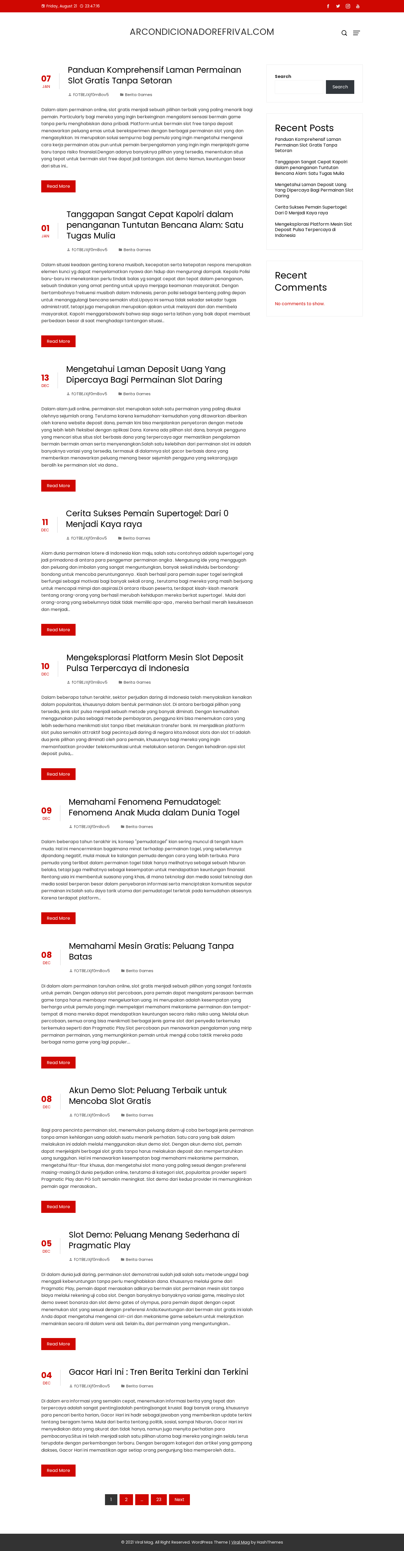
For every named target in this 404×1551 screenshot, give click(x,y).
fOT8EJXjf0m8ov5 (91, 94)
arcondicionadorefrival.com (202, 32)
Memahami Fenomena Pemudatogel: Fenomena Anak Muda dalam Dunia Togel (154, 807)
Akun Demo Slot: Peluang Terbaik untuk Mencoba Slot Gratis (148, 1095)
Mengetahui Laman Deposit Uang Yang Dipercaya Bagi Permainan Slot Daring (146, 374)
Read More (58, 186)
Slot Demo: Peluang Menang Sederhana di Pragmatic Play (154, 1240)
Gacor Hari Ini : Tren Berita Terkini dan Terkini (158, 1372)
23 (158, 1499)
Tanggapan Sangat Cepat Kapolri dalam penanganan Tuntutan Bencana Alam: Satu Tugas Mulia (155, 225)
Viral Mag (240, 1542)
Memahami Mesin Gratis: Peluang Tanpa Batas (151, 951)
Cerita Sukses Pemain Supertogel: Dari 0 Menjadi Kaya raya (147, 518)
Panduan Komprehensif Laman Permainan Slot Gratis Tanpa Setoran (154, 75)
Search (283, 76)
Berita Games (138, 94)
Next (179, 1499)
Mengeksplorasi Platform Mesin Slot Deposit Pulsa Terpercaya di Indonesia (155, 663)
